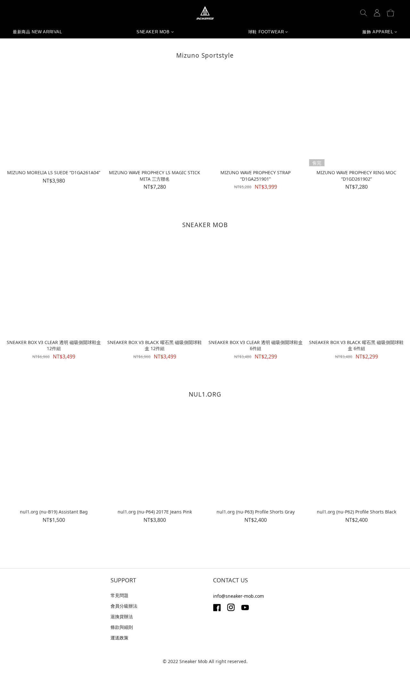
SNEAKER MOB (153, 32)
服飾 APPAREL (377, 32)
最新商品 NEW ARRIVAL (37, 32)
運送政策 (119, 638)
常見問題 (119, 595)
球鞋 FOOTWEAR (266, 32)
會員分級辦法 (124, 606)
